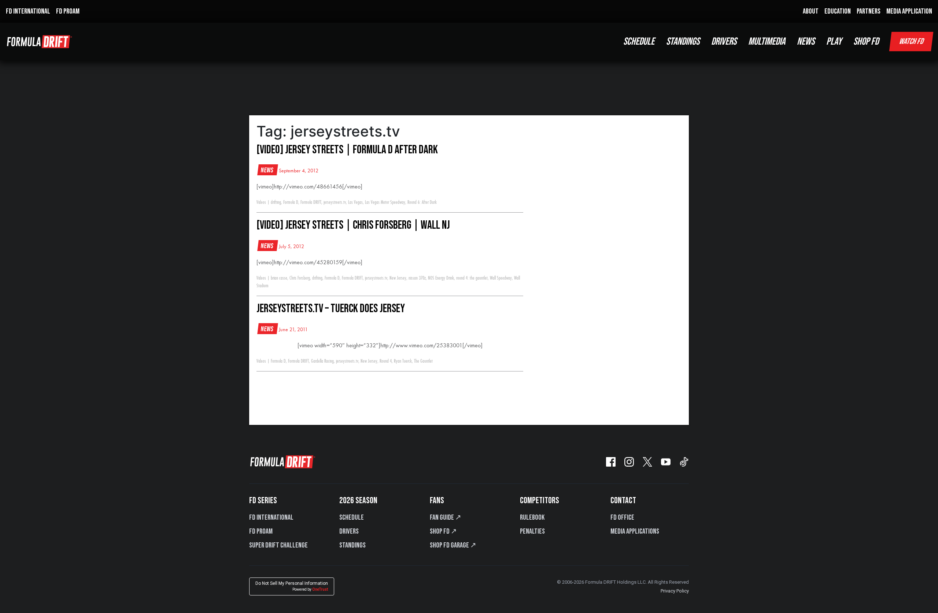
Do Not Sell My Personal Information (291, 586)
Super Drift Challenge (278, 545)
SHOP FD (866, 41)
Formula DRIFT (310, 202)
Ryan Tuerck (403, 361)
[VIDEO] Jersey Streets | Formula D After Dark (347, 150)
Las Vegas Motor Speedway (385, 202)
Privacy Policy (675, 591)
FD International (271, 517)
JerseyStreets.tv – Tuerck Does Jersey (330, 309)
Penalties (532, 531)
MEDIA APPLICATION (909, 11)
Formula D (290, 202)
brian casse (279, 278)
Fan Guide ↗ (445, 517)
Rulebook (532, 517)
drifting (276, 202)
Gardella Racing (322, 361)
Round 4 (386, 361)
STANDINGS (682, 41)
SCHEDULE (638, 41)
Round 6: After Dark (422, 202)
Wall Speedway (501, 278)
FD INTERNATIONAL (28, 11)
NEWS (806, 41)
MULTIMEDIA (766, 41)
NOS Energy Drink (441, 278)
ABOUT (811, 11)
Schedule (351, 517)
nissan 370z (417, 278)
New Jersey (397, 278)
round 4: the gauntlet (472, 278)
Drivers (349, 531)
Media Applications (634, 531)
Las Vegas (355, 202)
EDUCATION (837, 11)
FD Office (622, 517)
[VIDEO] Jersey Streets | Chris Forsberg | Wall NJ (353, 225)
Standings (352, 545)
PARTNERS (868, 11)
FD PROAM (68, 11)
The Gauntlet (423, 361)
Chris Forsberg (299, 278)
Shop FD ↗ (443, 531)
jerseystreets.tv (335, 202)
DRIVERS (723, 41)
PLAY (834, 41)
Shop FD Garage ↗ (453, 545)
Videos (261, 202)
